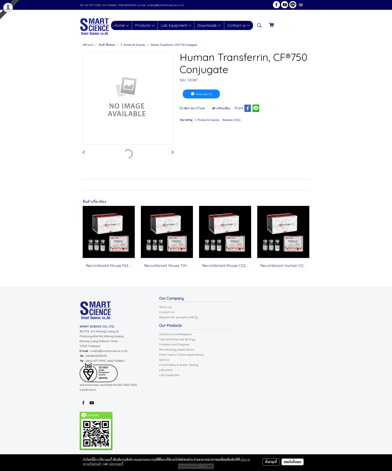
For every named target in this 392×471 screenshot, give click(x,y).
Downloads (207, 25)
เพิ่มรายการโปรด (194, 108)
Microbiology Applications (176, 349)
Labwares (166, 370)
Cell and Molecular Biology (177, 339)
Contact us (237, 25)
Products (143, 25)
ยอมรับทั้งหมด (292, 462)
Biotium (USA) (232, 120)
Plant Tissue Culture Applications (181, 354)
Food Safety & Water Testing (178, 365)
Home (120, 25)
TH (305, 4)
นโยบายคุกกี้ (116, 464)
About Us (165, 307)
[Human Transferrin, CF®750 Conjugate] (128, 98)
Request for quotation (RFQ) (178, 317)
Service (164, 360)
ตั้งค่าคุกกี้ (271, 462)
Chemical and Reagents (175, 334)
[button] (259, 25)
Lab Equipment (174, 25)
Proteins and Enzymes (174, 344)
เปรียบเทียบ (222, 108)
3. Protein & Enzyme (207, 120)
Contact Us (167, 312)
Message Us (203, 94)
